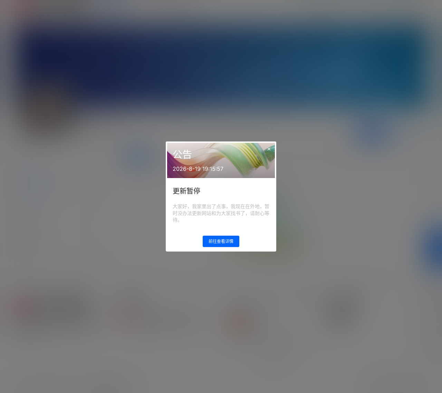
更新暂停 (186, 191)
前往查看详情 (221, 241)
